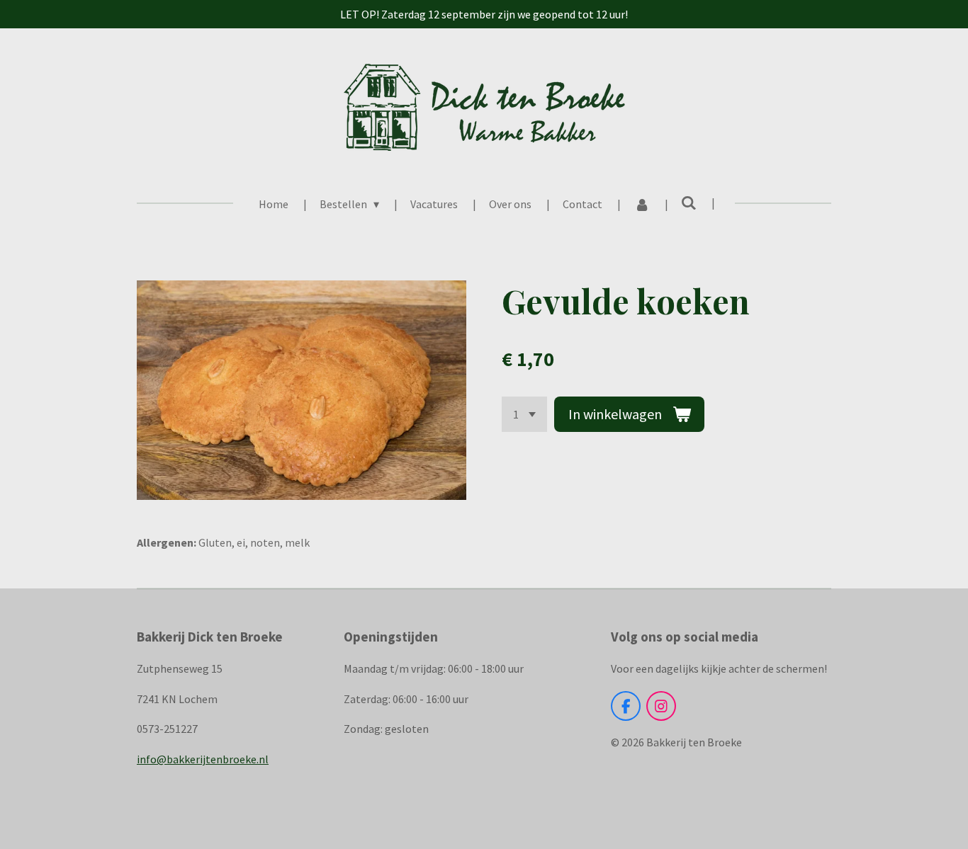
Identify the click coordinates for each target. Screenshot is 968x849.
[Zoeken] (689, 202)
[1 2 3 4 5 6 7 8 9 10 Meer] (524, 414)
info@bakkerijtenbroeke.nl (203, 759)
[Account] (641, 204)
